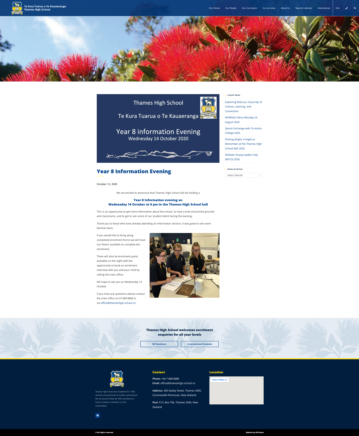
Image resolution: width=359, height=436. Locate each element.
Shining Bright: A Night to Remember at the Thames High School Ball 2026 (243, 144)
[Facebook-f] (97, 415)
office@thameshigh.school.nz (118, 303)
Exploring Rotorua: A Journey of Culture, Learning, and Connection (243, 106)
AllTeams (260, 432)
